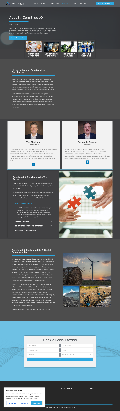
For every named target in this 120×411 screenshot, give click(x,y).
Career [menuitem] (75, 3)
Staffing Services (86, 55)
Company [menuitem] (65, 3)
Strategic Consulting (34, 55)
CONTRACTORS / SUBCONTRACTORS (29, 226)
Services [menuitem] (43, 3)
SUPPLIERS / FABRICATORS (25, 230)
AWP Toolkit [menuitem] (55, 3)
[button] (33, 203)
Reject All (24, 403)
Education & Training (51, 55)
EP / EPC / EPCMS (22, 222)
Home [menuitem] (36, 3)
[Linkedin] (33, 164)
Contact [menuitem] (83, 3)
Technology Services (69, 55)
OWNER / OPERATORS (23, 203)
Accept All (36, 403)
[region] (24, 397)
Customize (12, 403)
